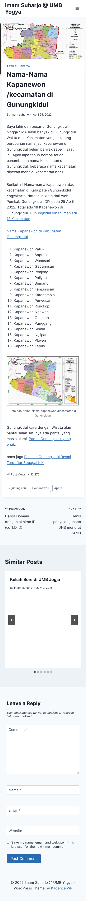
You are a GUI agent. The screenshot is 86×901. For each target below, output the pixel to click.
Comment (18, 730)
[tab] (35, 672)
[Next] (74, 620)
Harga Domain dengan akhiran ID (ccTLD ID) (20, 518)
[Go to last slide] (11, 620)
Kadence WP (61, 888)
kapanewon (40, 488)
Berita (25, 66)
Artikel (12, 66)
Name (15, 790)
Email (14, 810)
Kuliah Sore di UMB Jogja (35, 579)
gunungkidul (18, 488)
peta (58, 488)
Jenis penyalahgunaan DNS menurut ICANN (67, 521)
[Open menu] (77, 8)
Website (15, 831)
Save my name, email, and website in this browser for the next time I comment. (42, 844)
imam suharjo (20, 114)
